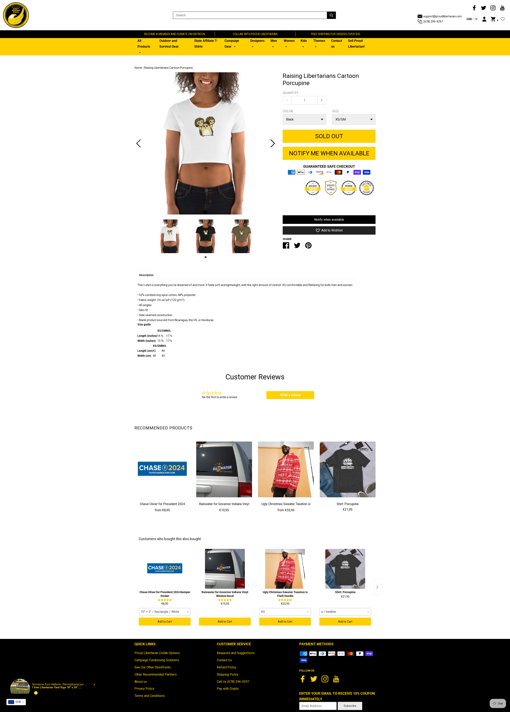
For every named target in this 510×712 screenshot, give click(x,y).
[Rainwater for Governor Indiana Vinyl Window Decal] (224, 469)
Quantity (290, 93)
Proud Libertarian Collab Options (157, 653)
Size (335, 111)
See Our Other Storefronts (152, 667)
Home (138, 67)
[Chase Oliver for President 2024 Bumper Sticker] (162, 469)
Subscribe (350, 705)
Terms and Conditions (149, 696)
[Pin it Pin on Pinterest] (308, 247)
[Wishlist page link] (503, 19)
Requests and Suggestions (236, 653)
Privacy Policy (144, 688)
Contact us (336, 43)
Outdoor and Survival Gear (169, 43)
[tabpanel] (205, 143)
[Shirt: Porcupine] (348, 469)
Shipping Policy (227, 674)
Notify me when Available (329, 153)
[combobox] (165, 612)
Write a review (290, 395)
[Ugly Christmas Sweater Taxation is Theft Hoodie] (286, 469)
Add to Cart (165, 621)
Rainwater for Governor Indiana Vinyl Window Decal (224, 507)
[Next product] (377, 587)
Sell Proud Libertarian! (356, 43)
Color (288, 111)
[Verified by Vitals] (36, 693)
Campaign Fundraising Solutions (156, 660)
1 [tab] (205, 257)
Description (146, 275)
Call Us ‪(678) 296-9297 (233, 682)
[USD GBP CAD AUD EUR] (470, 19)
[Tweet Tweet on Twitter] (297, 247)
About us (140, 682)
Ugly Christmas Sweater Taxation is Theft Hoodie (286, 507)
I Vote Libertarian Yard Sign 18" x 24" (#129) (57, 687)
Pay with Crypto (228, 688)
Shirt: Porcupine (348, 504)
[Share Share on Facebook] (286, 247)
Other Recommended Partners (155, 674)
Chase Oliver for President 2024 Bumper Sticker (162, 507)
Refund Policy (226, 667)
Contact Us (224, 660)
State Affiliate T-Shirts (206, 43)
